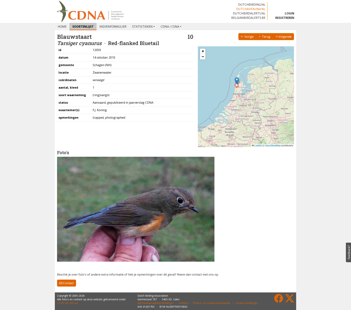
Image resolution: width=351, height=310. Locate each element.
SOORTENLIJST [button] (83, 27)
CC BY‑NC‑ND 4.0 (67, 303)
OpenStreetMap (273, 145)
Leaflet (257, 145)
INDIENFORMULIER (112, 27)
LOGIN (289, 13)
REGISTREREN (284, 18)
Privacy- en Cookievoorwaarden (211, 303)
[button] (237, 81)
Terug (265, 37)
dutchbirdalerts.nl (249, 13)
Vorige (249, 37)
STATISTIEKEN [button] (142, 27)
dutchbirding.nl (251, 5)
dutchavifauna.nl (250, 9)
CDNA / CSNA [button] (170, 27)
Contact (68, 283)
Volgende (285, 37)
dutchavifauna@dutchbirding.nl (155, 303)
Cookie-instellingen (246, 303)
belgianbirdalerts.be (248, 18)
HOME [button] (62, 27)
